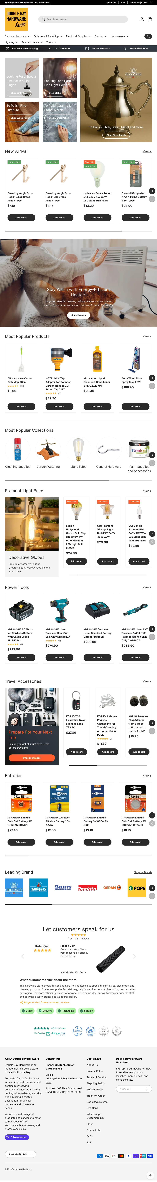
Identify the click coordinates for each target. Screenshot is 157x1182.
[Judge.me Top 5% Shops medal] (117, 1031)
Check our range (31, 757)
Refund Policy (95, 1089)
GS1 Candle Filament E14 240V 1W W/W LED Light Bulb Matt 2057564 (137, 533)
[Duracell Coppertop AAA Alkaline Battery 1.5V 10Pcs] (135, 174)
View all (147, 151)
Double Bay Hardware (21, 1169)
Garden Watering (48, 466)
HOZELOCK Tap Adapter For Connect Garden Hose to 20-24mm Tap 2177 (58, 384)
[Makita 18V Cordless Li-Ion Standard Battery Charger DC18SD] (97, 610)
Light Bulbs (78, 466)
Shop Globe (55, 93)
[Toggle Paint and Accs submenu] (41, 42)
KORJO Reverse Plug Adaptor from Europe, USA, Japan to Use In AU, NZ (138, 724)
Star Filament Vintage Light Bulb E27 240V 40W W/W (106, 531)
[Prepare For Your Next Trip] (32, 707)
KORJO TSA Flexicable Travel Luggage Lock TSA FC (76, 722)
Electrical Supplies (76, 36)
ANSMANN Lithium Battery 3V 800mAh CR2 (96, 821)
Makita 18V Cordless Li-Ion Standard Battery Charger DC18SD (97, 633)
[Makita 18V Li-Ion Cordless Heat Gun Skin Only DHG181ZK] (59, 610)
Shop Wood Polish (20, 118)
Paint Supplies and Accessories (139, 469)
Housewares (118, 36)
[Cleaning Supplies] (17, 449)
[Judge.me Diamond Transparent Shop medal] (77, 1031)
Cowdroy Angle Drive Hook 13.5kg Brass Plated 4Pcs (20, 197)
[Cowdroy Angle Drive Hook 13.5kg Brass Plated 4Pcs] (21, 174)
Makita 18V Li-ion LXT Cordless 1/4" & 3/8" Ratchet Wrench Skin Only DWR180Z (135, 635)
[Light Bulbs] (78, 449)
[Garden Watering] (48, 449)
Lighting (9, 42)
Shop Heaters (78, 315)
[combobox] (83, 19)
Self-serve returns (97, 1101)
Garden (99, 36)
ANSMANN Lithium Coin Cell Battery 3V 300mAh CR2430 (134, 821)
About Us (92, 1064)
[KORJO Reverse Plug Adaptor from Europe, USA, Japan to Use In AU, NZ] (138, 700)
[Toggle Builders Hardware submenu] (29, 36)
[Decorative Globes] (32, 524)
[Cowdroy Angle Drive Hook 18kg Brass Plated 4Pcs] (59, 174)
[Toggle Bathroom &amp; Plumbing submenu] (61, 36)
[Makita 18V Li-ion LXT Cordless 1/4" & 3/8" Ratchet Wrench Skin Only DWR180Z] (135, 610)
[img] (78, 935)
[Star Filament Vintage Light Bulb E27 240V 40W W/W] (107, 510)
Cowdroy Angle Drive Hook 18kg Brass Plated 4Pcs (58, 197)
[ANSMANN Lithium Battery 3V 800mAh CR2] (97, 799)
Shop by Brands (143, 872)
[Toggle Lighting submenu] (17, 42)
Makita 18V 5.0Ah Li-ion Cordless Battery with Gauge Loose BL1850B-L (20, 635)
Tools (49, 42)
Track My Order (96, 1095)
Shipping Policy (96, 1083)
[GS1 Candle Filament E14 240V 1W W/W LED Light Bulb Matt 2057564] (138, 510)
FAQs (90, 1136)
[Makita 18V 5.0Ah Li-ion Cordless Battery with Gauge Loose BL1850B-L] (21, 610)
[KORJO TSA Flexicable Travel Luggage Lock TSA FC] (76, 700)
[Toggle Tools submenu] (55, 42)
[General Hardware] (108, 449)
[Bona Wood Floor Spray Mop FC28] (135, 359)
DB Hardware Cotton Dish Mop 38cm (20, 380)
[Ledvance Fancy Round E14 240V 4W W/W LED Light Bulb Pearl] (97, 174)
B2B (123, 2)
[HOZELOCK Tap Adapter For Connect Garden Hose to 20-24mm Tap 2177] (59, 359)
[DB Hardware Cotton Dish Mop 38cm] (21, 359)
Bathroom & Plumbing (46, 36)
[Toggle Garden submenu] (105, 36)
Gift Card (111, 2)
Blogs (90, 1124)
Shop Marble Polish (59, 118)
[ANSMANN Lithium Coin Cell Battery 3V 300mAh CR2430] (135, 799)
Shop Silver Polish (116, 135)
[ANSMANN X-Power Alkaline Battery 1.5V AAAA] (59, 799)
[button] (150, 19)
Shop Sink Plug (19, 93)
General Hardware (108, 466)
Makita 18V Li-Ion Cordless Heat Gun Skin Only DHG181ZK (58, 633)
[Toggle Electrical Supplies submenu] (90, 36)
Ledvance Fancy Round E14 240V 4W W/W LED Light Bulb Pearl (97, 197)
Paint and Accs (30, 42)
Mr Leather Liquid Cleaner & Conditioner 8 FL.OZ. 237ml (97, 382)
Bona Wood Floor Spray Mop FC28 (132, 380)
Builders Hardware (15, 36)
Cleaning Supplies (17, 466)
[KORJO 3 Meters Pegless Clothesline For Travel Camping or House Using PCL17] (107, 700)
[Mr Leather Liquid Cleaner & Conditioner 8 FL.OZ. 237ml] (97, 359)
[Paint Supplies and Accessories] (139, 449)
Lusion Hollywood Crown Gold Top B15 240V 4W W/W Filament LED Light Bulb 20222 (76, 536)
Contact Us (93, 1130)
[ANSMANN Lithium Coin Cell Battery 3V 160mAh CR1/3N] (21, 799)
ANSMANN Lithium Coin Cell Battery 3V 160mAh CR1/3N (20, 821)
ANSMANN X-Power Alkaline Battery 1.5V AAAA (58, 821)
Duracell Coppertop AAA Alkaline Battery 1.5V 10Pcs (134, 197)
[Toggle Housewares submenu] (127, 36)
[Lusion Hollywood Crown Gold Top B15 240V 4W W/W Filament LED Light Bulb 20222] (76, 510)
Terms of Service (96, 1077)
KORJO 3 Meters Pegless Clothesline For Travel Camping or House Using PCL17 (107, 725)
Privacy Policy (95, 1071)
